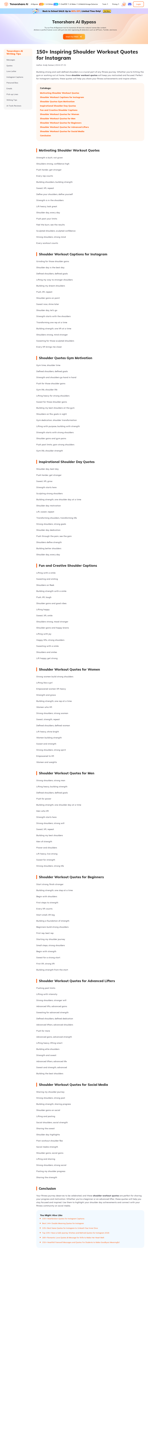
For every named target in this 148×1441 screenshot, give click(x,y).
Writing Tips (11, 100)
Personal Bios (12, 83)
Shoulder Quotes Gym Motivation (57, 101)
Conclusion (45, 135)
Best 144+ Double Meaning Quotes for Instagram (63, 1223)
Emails (9, 88)
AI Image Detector (91, 4)
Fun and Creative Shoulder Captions (58, 110)
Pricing (114, 4)
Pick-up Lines (12, 94)
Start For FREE (72, 37)
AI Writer (49, 4)
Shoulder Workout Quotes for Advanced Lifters (64, 127)
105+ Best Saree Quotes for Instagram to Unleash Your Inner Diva (70, 1228)
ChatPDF (64, 4)
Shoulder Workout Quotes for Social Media (62, 131)
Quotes (9, 65)
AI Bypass (34, 4)
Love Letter (11, 71)
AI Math (81, 4)
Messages (10, 60)
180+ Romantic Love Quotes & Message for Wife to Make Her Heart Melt (73, 1237)
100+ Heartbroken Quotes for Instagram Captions (63, 1218)
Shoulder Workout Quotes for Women (59, 114)
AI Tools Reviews (13, 106)
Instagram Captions (14, 77)
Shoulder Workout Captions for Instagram (62, 97)
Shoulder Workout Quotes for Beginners (60, 122)
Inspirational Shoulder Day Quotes (58, 105)
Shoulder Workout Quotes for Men (57, 118)
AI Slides (73, 4)
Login (138, 4)
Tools (104, 4)
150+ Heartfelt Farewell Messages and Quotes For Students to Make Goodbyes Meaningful (80, 1242)
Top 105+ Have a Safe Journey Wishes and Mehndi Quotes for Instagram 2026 (75, 1233)
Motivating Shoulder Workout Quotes (59, 93)
